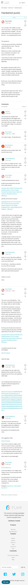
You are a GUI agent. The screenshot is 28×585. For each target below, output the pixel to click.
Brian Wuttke (8, 21)
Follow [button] (14, 17)
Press (13, 548)
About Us (13, 542)
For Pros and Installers (13, 555)
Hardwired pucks (18, 7)
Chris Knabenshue (10, 158)
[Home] (5, 3)
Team (13, 544)
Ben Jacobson (9, 145)
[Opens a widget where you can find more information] (6, 582)
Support (13, 538)
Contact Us (13, 546)
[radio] (25, 21)
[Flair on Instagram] (23, 575)
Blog (13, 559)
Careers (13, 540)
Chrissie (7, 111)
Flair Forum (10, 7)
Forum (13, 557)
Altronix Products (5, 353)
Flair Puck (13, 529)
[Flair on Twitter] (14, 575)
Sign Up (23, 567)
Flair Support (4, 7)
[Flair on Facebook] (5, 575)
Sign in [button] (23, 2)
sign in (6, 494)
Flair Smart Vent (13, 531)
